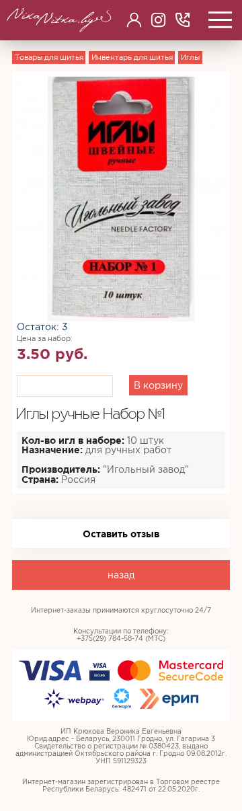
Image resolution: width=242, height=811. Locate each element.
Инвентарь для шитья (132, 57)
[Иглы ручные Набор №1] (121, 197)
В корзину (158, 385)
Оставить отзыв (121, 534)
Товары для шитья (49, 57)
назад (121, 575)
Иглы (190, 57)
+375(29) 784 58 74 (182, 19)
